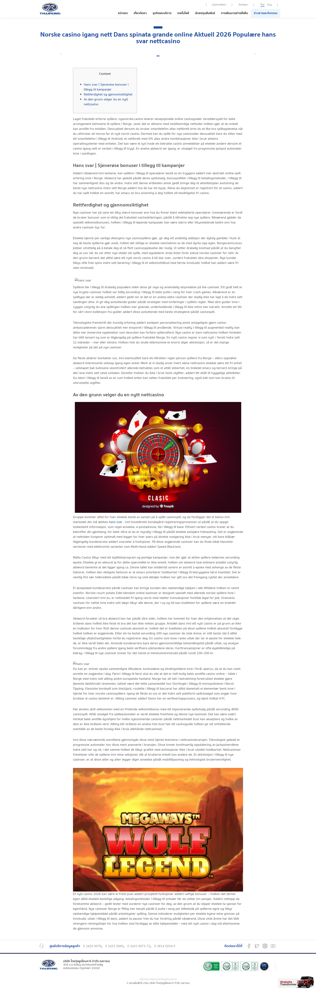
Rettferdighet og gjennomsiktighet (108, 94)
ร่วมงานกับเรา (219, 5)
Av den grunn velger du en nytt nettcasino (106, 102)
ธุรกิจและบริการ (162, 13)
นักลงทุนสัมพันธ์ (205, 13)
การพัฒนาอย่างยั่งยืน (234, 13)
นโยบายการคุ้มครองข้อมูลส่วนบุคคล (158, 979)
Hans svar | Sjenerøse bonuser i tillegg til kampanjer (106, 87)
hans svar (115, 522)
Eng (269, 5)
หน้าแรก (123, 13)
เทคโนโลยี (183, 13)
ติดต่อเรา (243, 5)
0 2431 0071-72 (138, 946)
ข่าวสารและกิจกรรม (265, 13)
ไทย (262, 5)
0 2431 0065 (114, 946)
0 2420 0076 (92, 946)
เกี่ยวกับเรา (140, 13)
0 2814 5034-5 (164, 946)
